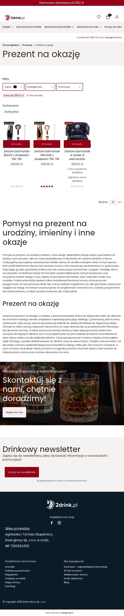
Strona (103, 202)
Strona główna (11, 45)
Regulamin (11, 574)
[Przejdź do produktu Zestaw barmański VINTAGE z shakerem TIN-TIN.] (47, 134)
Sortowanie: (11, 105)
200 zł (12, 95)
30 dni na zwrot (73, 570)
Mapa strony (12, 582)
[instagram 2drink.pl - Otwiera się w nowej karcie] (59, 523)
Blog (66, 582)
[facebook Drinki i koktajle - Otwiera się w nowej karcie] (52, 523)
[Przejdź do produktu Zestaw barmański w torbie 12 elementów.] (77, 134)
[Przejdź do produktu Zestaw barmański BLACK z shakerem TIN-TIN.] (16, 134)
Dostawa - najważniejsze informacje (85, 566)
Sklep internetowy (58, 612)
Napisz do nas (14, 412)
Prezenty (27, 45)
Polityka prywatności (17, 570)
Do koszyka (16, 144)
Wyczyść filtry (36, 95)
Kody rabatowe (73, 578)
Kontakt (10, 566)
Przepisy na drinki (15, 578)
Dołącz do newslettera (22, 472)
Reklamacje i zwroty (76, 574)
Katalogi (10, 586)
